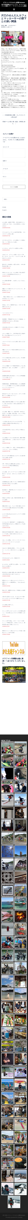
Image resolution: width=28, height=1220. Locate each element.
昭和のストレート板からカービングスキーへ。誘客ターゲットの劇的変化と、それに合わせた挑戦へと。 (13, 582)
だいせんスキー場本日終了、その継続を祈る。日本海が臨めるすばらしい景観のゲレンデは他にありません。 (13, 523)
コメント (6, 147)
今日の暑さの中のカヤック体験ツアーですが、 (13, 327)
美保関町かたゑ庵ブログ (6, 27)
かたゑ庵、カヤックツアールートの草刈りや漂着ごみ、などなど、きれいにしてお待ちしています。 (13, 473)
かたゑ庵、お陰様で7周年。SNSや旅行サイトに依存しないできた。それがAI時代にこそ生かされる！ (13, 224)
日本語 (4, 207)
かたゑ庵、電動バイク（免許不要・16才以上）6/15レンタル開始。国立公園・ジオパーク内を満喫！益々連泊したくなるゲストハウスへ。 (13, 413)
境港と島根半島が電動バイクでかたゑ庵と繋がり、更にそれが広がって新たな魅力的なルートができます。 (13, 403)
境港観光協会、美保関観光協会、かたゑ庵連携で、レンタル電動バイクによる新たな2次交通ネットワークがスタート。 (13, 385)
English (4, 210)
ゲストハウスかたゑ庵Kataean (14, 2)
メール (5, 168)
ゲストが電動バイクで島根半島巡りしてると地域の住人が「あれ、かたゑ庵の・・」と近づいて (13, 367)
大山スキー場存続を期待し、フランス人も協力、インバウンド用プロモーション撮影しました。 (13, 549)
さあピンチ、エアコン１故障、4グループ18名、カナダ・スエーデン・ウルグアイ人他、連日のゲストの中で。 (13, 256)
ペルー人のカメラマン (7, 313)
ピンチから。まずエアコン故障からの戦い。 (13, 248)
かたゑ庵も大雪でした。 (8, 604)
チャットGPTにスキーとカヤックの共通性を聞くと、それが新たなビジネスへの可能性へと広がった (13, 612)
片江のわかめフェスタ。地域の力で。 (11, 558)
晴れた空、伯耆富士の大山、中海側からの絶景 (13, 590)
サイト (4, 176)
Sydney (20, 1217)
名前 (4, 161)
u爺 (6, 25)
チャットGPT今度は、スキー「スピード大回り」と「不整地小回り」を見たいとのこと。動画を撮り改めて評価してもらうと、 (13, 622)
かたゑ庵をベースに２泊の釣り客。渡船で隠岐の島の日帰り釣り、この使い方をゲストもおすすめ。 (13, 439)
